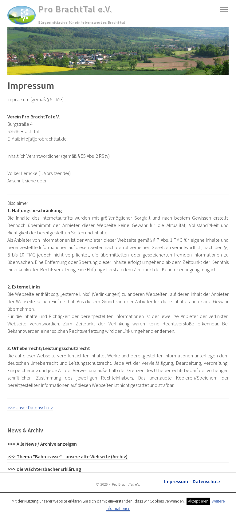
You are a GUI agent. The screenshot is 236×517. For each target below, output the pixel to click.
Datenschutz (207, 481)
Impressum (176, 481)
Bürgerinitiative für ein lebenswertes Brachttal (81, 22)
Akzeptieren (198, 501)
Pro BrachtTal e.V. (75, 9)
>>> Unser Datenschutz (30, 407)
